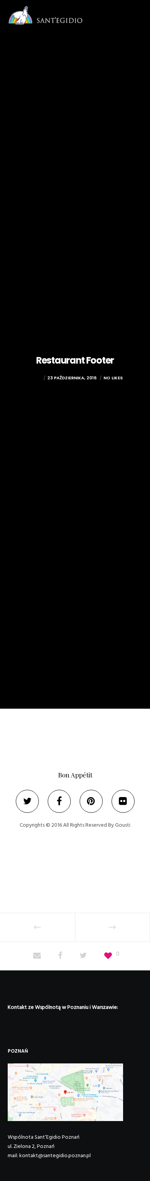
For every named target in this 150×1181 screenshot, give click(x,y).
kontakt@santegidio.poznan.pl (55, 1155)
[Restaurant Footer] (37, 956)
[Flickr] (123, 801)
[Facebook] (59, 801)
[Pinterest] (91, 801)
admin (34, 378)
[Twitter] (27, 801)
